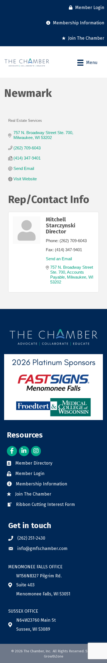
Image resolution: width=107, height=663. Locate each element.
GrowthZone (53, 656)
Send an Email (59, 258)
